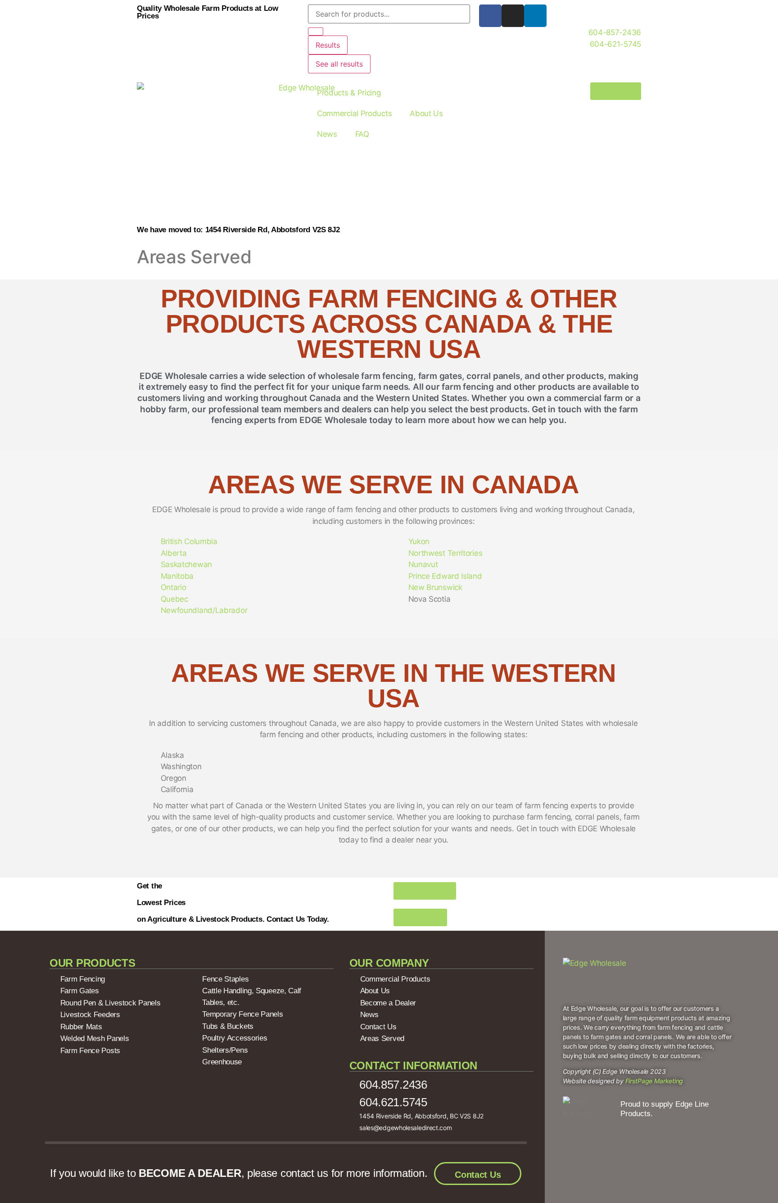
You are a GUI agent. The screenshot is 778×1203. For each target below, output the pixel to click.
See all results (339, 63)
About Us (426, 113)
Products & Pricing (349, 92)
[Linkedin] (535, 16)
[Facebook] (490, 16)
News (327, 134)
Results (328, 45)
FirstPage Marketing (654, 1081)
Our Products (92, 963)
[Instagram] (513, 16)
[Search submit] (315, 31)
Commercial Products (354, 113)
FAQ (362, 134)
